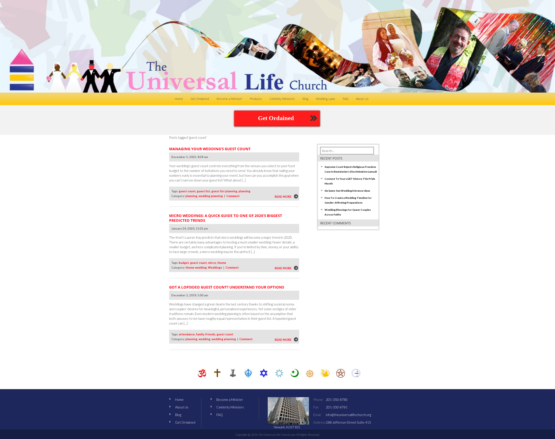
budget (184, 262)
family (200, 334)
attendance (187, 334)
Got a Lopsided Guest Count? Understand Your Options (226, 287)
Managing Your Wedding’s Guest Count (210, 148)
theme (221, 262)
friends (210, 334)
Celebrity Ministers (230, 407)
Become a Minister (229, 399)
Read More (283, 196)
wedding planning (211, 196)
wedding (204, 339)
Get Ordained (276, 118)
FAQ (219, 415)
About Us (181, 407)
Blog (178, 415)
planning (244, 191)
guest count (187, 191)
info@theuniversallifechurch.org (348, 415)
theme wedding (196, 267)
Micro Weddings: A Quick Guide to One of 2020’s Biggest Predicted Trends (225, 218)
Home (179, 399)
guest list (203, 191)
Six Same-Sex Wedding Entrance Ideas (347, 190)
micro (212, 262)
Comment (233, 196)
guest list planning (224, 191)
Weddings (215, 267)
